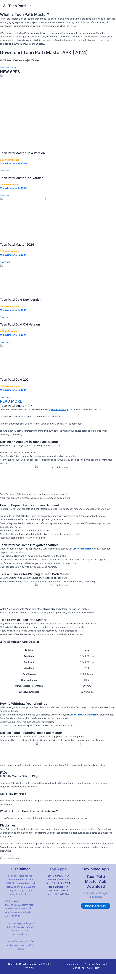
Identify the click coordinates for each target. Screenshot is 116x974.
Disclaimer (89, 964)
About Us (78, 964)
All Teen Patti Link (18, 6)
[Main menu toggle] (110, 6)
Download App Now (95, 905)
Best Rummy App (60, 409)
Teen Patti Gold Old (58, 890)
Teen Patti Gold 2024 (58, 894)
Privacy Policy (92, 967)
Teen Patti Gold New (58, 887)
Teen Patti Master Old (58, 879)
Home (69, 964)
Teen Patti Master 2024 (58, 883)
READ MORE (11, 401)
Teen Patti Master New (57, 876)
